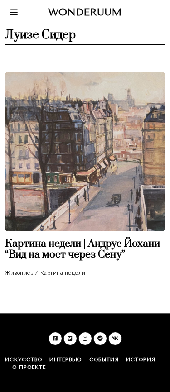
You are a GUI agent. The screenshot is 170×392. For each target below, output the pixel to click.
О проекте (29, 367)
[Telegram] (100, 338)
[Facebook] (55, 338)
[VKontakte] (115, 338)
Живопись (19, 273)
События (104, 360)
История (140, 360)
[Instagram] (85, 338)
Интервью (65, 360)
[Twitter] (70, 338)
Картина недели (63, 273)
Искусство (23, 360)
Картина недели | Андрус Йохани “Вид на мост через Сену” (82, 249)
